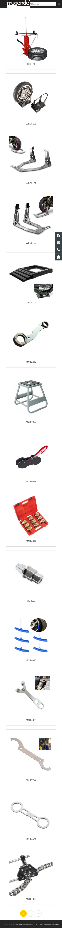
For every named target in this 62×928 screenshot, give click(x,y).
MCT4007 (31, 839)
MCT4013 (31, 481)
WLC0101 (31, 123)
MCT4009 (31, 720)
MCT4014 (31, 362)
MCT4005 (31, 899)
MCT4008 (31, 779)
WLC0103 (31, 243)
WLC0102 (31, 183)
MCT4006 (31, 421)
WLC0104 (31, 302)
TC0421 (31, 64)
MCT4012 (31, 541)
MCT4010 (31, 660)
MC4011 (31, 600)
